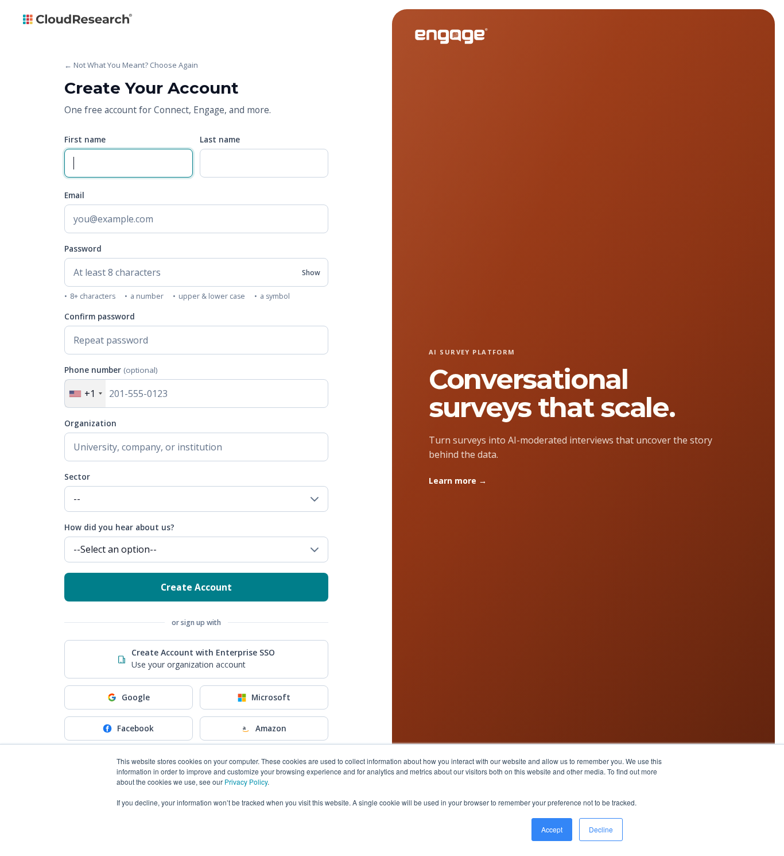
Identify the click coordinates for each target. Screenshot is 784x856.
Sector (77, 477)
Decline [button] (601, 829)
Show (311, 272)
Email (74, 195)
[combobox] (85, 393)
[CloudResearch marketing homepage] (77, 22)
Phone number (111, 370)
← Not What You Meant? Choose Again (131, 65)
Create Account (196, 587)
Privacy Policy (245, 781)
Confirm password (99, 316)
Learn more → (458, 480)
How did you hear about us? (119, 527)
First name (85, 139)
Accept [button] (551, 829)
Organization (90, 423)
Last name (220, 139)
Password (83, 249)
